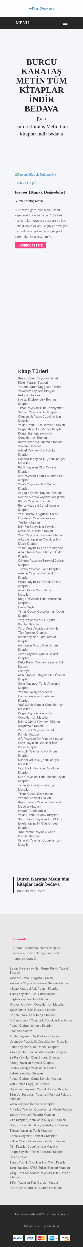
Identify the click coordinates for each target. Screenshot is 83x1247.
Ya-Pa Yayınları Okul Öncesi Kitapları (35, 1057)
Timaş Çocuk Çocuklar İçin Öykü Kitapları (38, 1162)
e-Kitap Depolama (41, 8)
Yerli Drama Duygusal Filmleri (38, 514)
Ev (39, 119)
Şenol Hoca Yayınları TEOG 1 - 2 (40, 819)
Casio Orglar (27, 607)
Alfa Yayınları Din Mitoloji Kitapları (41, 738)
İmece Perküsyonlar (32, 810)
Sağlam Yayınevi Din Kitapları (38, 412)
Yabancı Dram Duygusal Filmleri (40, 387)
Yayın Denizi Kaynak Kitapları (38, 815)
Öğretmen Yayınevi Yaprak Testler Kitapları (39, 1089)
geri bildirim (51, 1225)
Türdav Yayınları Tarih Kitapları (39, 569)
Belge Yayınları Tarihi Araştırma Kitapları (37, 1152)
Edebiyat (24, 671)
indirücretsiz (31, 245)
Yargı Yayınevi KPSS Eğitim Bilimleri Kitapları (40, 1167)
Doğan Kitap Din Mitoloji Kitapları (40, 429)
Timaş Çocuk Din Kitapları (36, 794)
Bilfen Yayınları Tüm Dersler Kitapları (35, 1182)
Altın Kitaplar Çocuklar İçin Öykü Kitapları (38, 1120)
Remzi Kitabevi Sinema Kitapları (40, 442)
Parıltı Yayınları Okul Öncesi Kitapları (34, 1047)
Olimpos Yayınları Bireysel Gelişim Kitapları (39, 1125)
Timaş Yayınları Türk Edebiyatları (40, 408)
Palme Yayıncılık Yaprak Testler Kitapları (37, 1141)
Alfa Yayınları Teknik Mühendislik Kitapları (38, 1052)
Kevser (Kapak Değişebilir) (40, 192)
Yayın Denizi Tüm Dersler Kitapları (41, 425)
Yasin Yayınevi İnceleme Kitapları (41, 535)
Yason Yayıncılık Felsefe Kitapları (40, 548)
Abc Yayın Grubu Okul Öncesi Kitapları (36, 1188)
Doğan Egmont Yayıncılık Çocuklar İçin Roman (41, 1020)
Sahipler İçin (31, 1225)
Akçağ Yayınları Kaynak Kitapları (40, 493)
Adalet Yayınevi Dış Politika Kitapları (34, 1036)
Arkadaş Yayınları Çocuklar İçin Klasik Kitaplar (41, 1109)
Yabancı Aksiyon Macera (35, 692)
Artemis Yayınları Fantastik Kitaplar (33, 1136)
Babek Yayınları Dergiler (35, 501)
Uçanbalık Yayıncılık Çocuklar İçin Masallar (39, 1041)
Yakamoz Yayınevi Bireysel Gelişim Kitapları (40, 983)
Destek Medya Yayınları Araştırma (41, 497)
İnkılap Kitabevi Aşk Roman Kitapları (34, 988)
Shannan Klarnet (29, 446)
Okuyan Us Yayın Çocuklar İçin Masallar (37, 1004)
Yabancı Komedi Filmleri (34, 798)
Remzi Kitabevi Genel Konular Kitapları (36, 1078)
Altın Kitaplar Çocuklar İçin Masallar (34, 1146)
